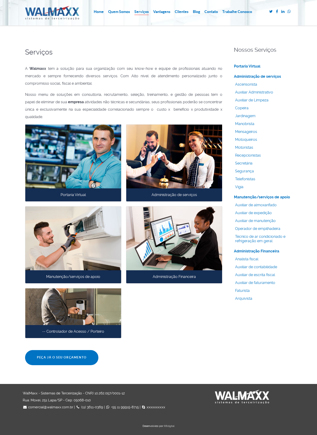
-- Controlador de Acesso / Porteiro (73, 331)
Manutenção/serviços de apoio (73, 276)
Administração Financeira (174, 276)
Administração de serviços (174, 195)
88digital (169, 426)
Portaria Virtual (73, 195)
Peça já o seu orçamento (62, 357)
